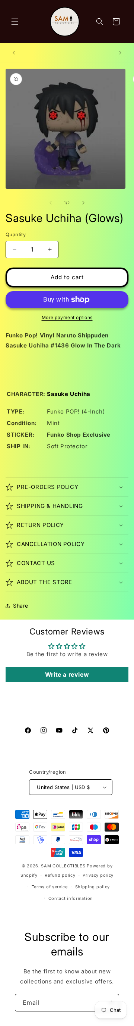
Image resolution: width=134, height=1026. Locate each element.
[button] (15, 21)
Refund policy (60, 875)
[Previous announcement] (14, 52)
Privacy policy (98, 875)
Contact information (70, 898)
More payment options (67, 317)
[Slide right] (83, 202)
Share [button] (20, 605)
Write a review (67, 674)
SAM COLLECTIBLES (63, 865)
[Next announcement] (120, 52)
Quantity (16, 234)
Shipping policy (92, 886)
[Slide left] (50, 202)
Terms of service (50, 886)
